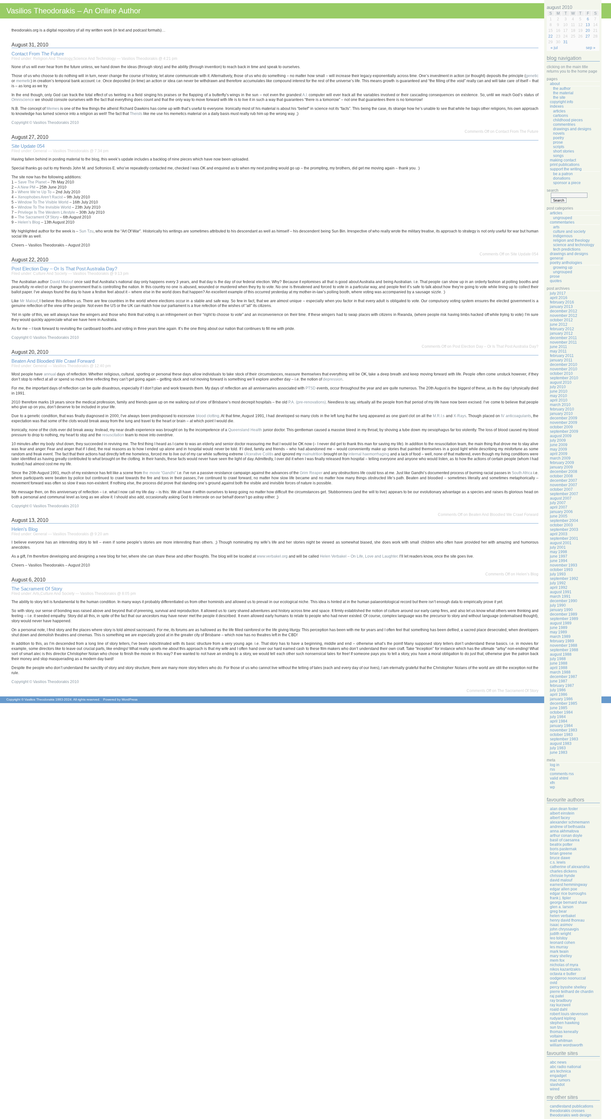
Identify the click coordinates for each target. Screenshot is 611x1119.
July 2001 (558, 547)
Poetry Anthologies (566, 262)
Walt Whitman (561, 1040)
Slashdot (557, 1084)
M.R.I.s (439, 416)
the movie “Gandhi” (159, 473)
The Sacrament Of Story (38, 217)
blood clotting (207, 416)
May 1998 (558, 552)
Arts (36, 593)
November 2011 (563, 342)
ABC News (558, 1062)
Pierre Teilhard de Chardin (571, 991)
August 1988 (561, 654)
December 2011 (563, 338)
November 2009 (563, 422)
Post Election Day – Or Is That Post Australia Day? (64, 268)
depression (332, 379)
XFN (552, 782)
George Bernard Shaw (568, 902)
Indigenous (562, 236)
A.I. (305, 95)
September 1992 (564, 578)
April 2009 (558, 454)
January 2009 (561, 467)
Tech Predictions (566, 249)
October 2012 (561, 320)
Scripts (558, 147)
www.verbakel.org (272, 556)
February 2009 (562, 462)
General (40, 151)
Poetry (558, 138)
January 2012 (561, 333)
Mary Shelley (561, 956)
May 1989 (558, 632)
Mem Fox (557, 960)
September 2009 (564, 431)
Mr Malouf (29, 301)
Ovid (553, 982)
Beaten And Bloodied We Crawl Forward (53, 361)
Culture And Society (50, 273)
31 (565, 42)
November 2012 (563, 315)
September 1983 (564, 739)
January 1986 (561, 699)
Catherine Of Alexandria (570, 867)
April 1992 (558, 587)
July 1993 (558, 574)
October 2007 (561, 489)
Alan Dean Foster (564, 809)
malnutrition (312, 454)
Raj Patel (557, 996)
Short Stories (563, 151)
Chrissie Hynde (562, 875)
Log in (554, 765)
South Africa (522, 473)
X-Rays (459, 416)
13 (588, 25)
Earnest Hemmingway (568, 884)
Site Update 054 (28, 146)
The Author (562, 88)
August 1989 (561, 623)
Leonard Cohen (562, 942)
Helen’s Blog (29, 222)
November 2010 (563, 369)
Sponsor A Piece (567, 183)
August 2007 (561, 498)
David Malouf (61, 282)
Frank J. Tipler (560, 898)
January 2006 (561, 512)
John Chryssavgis (564, 929)
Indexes (557, 106)
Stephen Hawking (564, 1023)
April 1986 (558, 694)
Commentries (564, 124)
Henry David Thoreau (567, 920)
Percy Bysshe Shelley (568, 987)
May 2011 (558, 351)
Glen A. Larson (561, 907)
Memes (52, 108)
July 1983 (558, 748)
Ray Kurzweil (560, 1005)
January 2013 (561, 306)
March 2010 (560, 405)
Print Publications (564, 164)
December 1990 (563, 601)
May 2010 (558, 396)
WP (552, 787)
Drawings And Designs (572, 129)
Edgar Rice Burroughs (568, 893)
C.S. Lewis (557, 862)
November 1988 (563, 645)
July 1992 (558, 583)
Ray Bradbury (561, 1000)
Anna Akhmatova (564, 831)
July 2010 (558, 387)
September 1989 (564, 619)
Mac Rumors (560, 1080)
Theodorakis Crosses (567, 1110)
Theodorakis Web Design (570, 1115)
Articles (559, 111)
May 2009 (558, 449)
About (555, 84)
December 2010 (563, 364)
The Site (559, 97)
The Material (563, 93)
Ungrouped (562, 218)
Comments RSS (562, 774)
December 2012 (563, 311)
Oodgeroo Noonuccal (568, 978)
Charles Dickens (563, 871)
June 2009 (558, 445)
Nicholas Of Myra (564, 965)
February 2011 (562, 355)
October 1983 (561, 734)
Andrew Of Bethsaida (567, 826)
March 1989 (560, 636)
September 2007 (564, 494)
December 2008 (563, 471)
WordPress (129, 699)
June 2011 (558, 347)
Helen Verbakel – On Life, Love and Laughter (358, 556)
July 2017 (558, 293)
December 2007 (563, 480)
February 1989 (562, 641)
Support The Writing (566, 169)
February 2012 (562, 329)
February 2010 (562, 409)
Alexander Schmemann (570, 822)
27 (588, 36)
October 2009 (561, 427)
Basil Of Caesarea (564, 840)
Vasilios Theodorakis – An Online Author (73, 10)
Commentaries (562, 222)
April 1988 (558, 668)
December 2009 (563, 418)
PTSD (311, 388)
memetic (23, 81)
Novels (559, 133)
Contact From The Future (37, 53)
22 (550, 36)
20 (588, 30)
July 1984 (558, 717)
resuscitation (113, 435)
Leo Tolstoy (558, 938)
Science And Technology (94, 58)
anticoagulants (518, 416)
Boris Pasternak (563, 849)
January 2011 (561, 360)
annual (50, 374)
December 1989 (563, 614)
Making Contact (563, 160)
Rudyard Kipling (563, 1018)
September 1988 (564, 650)
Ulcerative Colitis (258, 454)
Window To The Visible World (43, 202)
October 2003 (561, 525)
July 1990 (558, 605)
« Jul (554, 48)
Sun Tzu (86, 231)
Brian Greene (561, 853)
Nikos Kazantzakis (565, 969)
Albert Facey (560, 818)
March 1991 (560, 596)
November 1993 (563, 565)
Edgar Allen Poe (563, 889)
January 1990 (561, 610)
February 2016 (562, 302)
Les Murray (559, 947)
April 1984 (558, 721)
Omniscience (22, 99)
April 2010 (558, 400)
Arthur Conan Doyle (566, 835)
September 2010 (564, 378)
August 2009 (561, 436)
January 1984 (561, 725)
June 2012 (558, 324)
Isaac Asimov (561, 925)
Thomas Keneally (564, 1032)
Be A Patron (563, 174)
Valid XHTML (559, 778)
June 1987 (558, 681)
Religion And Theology (52, 58)
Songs (558, 155)
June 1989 (558, 627)
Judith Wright (560, 933)
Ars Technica (560, 1071)
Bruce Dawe (560, 858)
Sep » (590, 48)
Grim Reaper (311, 473)
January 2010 (561, 413)
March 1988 (560, 672)
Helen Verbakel (563, 916)
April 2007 (558, 507)
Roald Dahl (558, 1009)
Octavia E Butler (563, 974)
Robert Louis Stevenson (569, 1014)
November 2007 (563, 485)
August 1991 (561, 592)
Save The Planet (32, 182)
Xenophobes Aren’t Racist (40, 197)
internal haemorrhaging (368, 454)
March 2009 (560, 458)
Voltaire (556, 1036)
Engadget (558, 1075)
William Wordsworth (566, 1045)
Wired (554, 1089)
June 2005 (558, 516)
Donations (561, 178)
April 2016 (558, 298)
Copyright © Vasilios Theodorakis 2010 (45, 122)
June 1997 (558, 556)
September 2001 (564, 538)
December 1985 (563, 703)
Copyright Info (561, 102)
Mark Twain (559, 951)
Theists (136, 113)
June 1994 (558, 561)
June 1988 (558, 663)
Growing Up (562, 267)
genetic (532, 76)
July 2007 (558, 503)
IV (502, 416)
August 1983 (561, 743)
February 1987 (562, 685)
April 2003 (558, 534)
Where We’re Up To (35, 192)
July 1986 (558, 690)
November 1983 (563, 730)
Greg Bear (558, 911)
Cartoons (560, 115)
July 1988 (558, 659)
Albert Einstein (562, 813)
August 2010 (561, 382)
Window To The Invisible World (44, 207)
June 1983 (558, 752)
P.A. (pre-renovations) (307, 402)
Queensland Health (245, 430)
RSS (552, 769)
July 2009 (558, 440)
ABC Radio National (565, 1067)
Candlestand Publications (571, 1106)
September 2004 (564, 520)
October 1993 (561, 569)
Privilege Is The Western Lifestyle (46, 212)
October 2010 (561, 373)
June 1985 (558, 708)
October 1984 (561, 712)
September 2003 (564, 529)
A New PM (26, 187)
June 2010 (558, 391)
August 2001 (561, 543)
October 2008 (561, 476)
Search (552, 190)
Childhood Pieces (568, 120)
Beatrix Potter (561, 844)
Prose (558, 142)
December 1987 (563, 676)
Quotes (556, 281)
